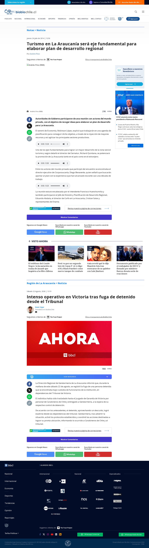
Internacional (29, 19)
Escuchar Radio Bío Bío (130, 2)
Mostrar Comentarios (69, 217)
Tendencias (62, 19)
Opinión (72, 19)
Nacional (18, 19)
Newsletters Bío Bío (78, 2)
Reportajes (9, 517)
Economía (42, 19)
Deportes (51, 19)
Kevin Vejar (39, 307)
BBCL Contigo (96, 19)
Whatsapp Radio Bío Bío (133, 534)
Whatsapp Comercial (91, 534)
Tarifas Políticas (11, 533)
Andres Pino (35, 54)
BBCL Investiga (83, 19)
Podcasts (8, 19)
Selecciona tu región (16, 2)
